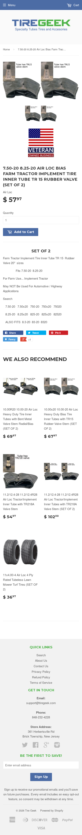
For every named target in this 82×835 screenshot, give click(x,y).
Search (41, 655)
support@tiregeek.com (41, 703)
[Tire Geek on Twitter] (25, 746)
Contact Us (41, 666)
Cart (76, 5)
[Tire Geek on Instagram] (57, 746)
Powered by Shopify (51, 810)
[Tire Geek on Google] (46, 746)
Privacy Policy (41, 671)
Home (6, 49)
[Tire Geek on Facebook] (36, 746)
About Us (41, 660)
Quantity (8, 213)
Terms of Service (41, 682)
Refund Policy (41, 677)
